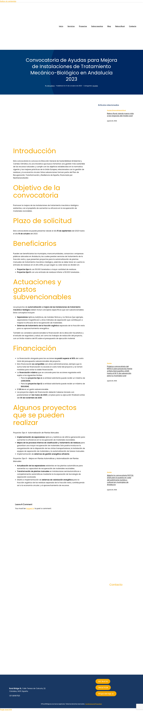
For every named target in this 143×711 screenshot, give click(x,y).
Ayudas (95, 86)
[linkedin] (116, 662)
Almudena (51, 86)
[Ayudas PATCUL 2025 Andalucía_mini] (101, 472)
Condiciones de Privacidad (93, 704)
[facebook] (105, 662)
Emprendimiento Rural (119, 110)
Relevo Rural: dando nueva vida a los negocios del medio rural (120, 114)
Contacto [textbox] (115, 585)
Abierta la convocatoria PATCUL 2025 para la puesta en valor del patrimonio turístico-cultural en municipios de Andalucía (120, 480)
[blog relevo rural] (101, 110)
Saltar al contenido (8, 1)
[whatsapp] (119, 662)
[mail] (123, 662)
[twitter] (109, 662)
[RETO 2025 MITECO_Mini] (101, 363)
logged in (30, 508)
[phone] (126, 662)
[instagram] (112, 662)
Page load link (6, 709)
